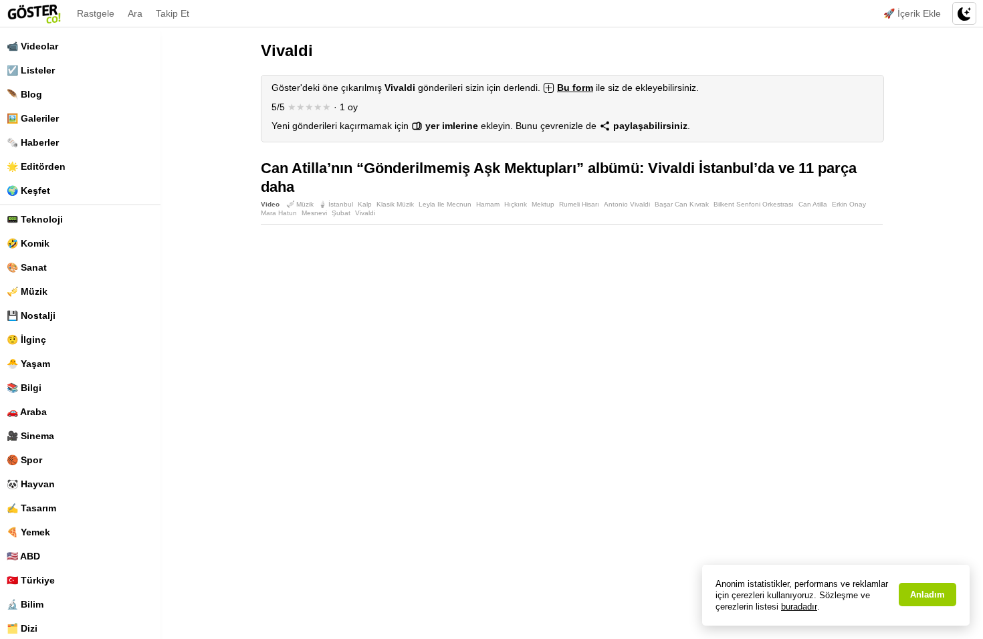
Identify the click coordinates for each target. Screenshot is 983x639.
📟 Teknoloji (35, 219)
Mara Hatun (279, 213)
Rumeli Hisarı (579, 204)
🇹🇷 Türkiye (31, 580)
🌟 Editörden (36, 166)
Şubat (341, 213)
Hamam (488, 204)
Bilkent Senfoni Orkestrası (754, 204)
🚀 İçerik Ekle (912, 13)
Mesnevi (314, 213)
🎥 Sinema (30, 435)
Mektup (543, 204)
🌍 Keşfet (28, 190)
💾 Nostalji (31, 315)
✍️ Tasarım (31, 508)
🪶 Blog (24, 94)
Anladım (927, 595)
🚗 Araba (27, 411)
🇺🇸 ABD (23, 556)
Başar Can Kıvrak (682, 204)
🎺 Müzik (27, 291)
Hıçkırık (515, 204)
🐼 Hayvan (31, 484)
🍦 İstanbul (335, 204)
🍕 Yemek (28, 532)
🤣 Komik (28, 243)
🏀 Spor (24, 460)
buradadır (799, 607)
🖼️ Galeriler (33, 118)
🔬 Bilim (25, 604)
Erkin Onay (849, 204)
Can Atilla (812, 204)
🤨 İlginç (26, 339)
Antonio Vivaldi (627, 204)
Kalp (365, 204)
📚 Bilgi (24, 387)
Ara (135, 13)
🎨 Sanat (27, 267)
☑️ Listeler (31, 70)
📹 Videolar (32, 46)
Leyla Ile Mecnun (445, 204)
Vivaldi (365, 213)
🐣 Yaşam (28, 363)
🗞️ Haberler (33, 142)
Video (270, 204)
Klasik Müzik (395, 204)
